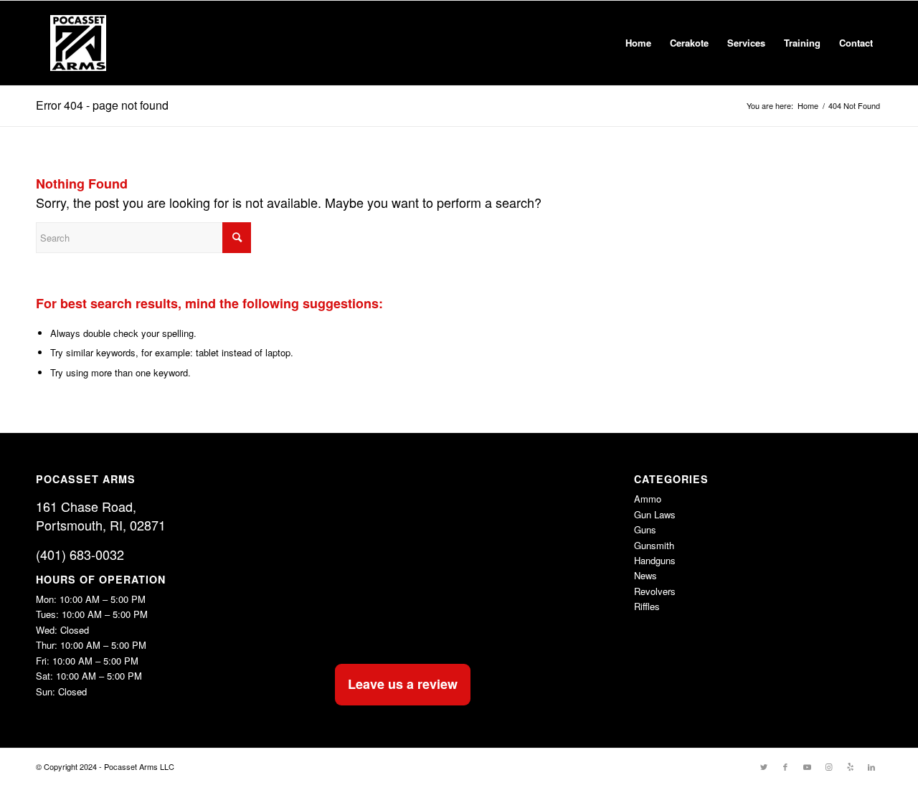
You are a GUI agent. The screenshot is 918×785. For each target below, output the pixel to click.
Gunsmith (654, 545)
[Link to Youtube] (807, 766)
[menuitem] (638, 43)
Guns (645, 529)
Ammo (647, 498)
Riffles (647, 606)
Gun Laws (655, 514)
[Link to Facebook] (785, 766)
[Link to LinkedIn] (871, 766)
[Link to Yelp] (850, 766)
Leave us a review (403, 684)
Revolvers (655, 591)
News (645, 575)
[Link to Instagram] (828, 766)
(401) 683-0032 (80, 554)
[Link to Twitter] (764, 766)
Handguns (655, 560)
